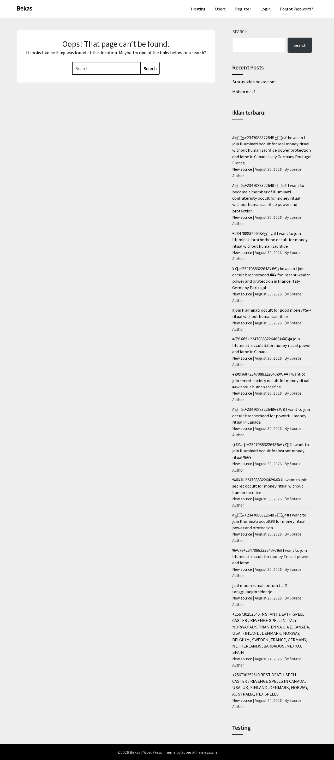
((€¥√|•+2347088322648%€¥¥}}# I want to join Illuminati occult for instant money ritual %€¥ (270, 451)
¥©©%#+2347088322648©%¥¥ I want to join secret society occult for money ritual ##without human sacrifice (270, 380)
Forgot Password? (296, 8)
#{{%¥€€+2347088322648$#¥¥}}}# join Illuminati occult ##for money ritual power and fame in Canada (271, 345)
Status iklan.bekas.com (254, 81)
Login (265, 8)
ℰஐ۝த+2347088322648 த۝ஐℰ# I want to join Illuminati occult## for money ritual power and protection (269, 521)
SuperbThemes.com (199, 752)
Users (220, 8)
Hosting (198, 8)
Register (243, 8)
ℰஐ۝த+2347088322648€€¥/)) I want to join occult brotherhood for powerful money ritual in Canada (271, 415)
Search (240, 31)
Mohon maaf (243, 91)
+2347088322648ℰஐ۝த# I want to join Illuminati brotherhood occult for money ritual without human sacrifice (270, 239)
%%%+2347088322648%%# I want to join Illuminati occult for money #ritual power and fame (270, 556)
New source (242, 169)
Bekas (24, 8)
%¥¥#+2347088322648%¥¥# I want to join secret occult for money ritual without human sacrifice (269, 486)
